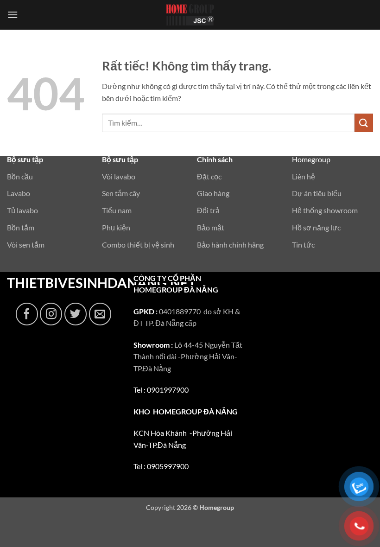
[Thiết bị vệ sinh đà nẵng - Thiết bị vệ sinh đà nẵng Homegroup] (190, 14)
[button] (12, 14)
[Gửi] (364, 123)
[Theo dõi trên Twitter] (75, 314)
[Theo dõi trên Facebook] (27, 314)
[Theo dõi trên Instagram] (51, 314)
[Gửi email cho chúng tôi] (100, 314)
